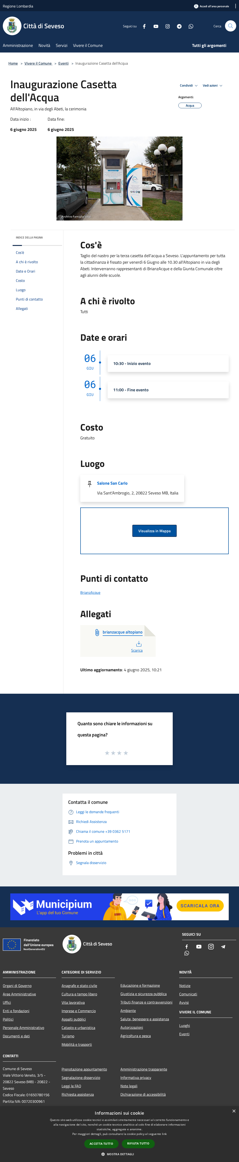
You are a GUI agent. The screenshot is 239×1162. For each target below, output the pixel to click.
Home (13, 63)
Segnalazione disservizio (81, 1077)
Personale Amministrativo (23, 1027)
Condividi (186, 85)
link (164, 1134)
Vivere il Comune (39, 63)
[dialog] (119, 1134)
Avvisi (184, 1002)
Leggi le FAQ (71, 1086)
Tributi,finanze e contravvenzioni (146, 1002)
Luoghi (184, 1025)
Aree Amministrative (19, 994)
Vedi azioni (210, 85)
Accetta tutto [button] (101, 1144)
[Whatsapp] (189, 26)
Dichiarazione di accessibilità (143, 1094)
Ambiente (128, 1010)
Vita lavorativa (73, 1002)
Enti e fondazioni (16, 1011)
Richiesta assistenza (78, 1094)
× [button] (233, 1111)
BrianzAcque (90, 592)
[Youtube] (154, 26)
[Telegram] (177, 26)
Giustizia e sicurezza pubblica (143, 994)
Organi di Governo (17, 985)
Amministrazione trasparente (143, 1069)
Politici (8, 1019)
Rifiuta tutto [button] (138, 1143)
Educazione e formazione (140, 985)
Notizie (184, 985)
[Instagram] (165, 26)
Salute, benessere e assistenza (144, 1019)
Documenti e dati (16, 1036)
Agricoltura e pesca (135, 1036)
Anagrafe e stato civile (79, 985)
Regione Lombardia (18, 6)
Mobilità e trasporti (77, 1044)
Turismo (68, 1036)
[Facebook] (142, 26)
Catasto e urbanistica (78, 1027)
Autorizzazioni (131, 1027)
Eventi (63, 63)
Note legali (128, 1086)
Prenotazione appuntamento (84, 1069)
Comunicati (188, 994)
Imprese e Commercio (79, 1011)
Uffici (7, 1002)
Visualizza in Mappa (154, 531)
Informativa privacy (135, 1077)
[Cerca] (230, 26)
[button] (119, 1154)
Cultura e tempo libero (79, 994)
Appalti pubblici (74, 1019)
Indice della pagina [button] (29, 237)
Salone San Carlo (112, 483)
